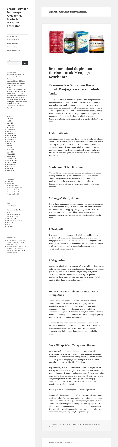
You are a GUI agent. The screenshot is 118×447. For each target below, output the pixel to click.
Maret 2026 (10, 127)
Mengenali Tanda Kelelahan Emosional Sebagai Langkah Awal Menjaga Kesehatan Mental (16, 84)
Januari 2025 (11, 156)
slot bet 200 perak (12, 216)
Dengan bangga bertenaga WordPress (61, 442)
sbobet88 (10, 226)
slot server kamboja (13, 214)
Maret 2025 (10, 152)
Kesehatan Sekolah (13, 43)
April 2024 (10, 171)
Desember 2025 (12, 133)
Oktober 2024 (11, 162)
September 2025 (12, 140)
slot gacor (22, 251)
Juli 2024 (10, 168)
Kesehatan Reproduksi (14, 50)
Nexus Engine (11, 206)
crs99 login (88, 376)
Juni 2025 (10, 146)
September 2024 (12, 164)
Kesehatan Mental (13, 40)
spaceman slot (11, 218)
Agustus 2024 (11, 166)
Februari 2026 (11, 129)
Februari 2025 (11, 154)
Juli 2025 (10, 144)
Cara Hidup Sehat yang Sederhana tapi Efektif (76, 390)
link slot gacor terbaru (14, 220)
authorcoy (67, 424)
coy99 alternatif (20, 242)
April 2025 (10, 150)
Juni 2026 (10, 121)
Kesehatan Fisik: (12, 36)
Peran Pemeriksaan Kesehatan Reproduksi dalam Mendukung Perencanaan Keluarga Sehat (17, 97)
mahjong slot (11, 208)
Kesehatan (10, 184)
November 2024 (12, 160)
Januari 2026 (11, 131)
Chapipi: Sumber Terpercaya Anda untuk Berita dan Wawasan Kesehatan (17, 17)
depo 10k (10, 222)
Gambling (10, 182)
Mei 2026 (10, 123)
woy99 (9, 224)
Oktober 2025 (11, 137)
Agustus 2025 (11, 142)
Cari (8, 60)
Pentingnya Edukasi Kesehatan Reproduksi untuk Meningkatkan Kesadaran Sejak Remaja (17, 105)
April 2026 (10, 125)
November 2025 (12, 135)
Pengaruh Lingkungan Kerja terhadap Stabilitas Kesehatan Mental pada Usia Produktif (17, 91)
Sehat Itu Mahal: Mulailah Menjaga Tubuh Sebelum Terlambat (15, 77)
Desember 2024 (12, 158)
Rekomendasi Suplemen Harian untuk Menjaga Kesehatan (70, 72)
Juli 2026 (10, 119)
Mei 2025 (10, 148)
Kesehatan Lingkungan (14, 47)
